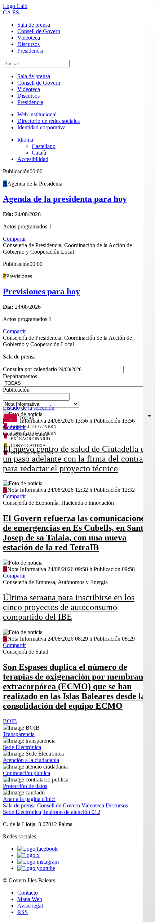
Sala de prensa (33, 25)
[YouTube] (36, 868)
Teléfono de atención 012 (71, 812)
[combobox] (77, 399)
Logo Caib (15, 6)
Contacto (27, 893)
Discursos (28, 44)
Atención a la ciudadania (31, 760)
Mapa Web (29, 899)
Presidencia (30, 51)
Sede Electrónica (22, 747)
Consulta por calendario (30, 369)
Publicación (16, 390)
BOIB (10, 721)
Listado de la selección (28, 408)
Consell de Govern (38, 31)
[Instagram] (38, 862)
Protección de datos (25, 786)
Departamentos (20, 376)
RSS (22, 912)
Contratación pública (26, 773)
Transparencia (19, 734)
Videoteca (28, 38)
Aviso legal (30, 906)
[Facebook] (37, 849)
